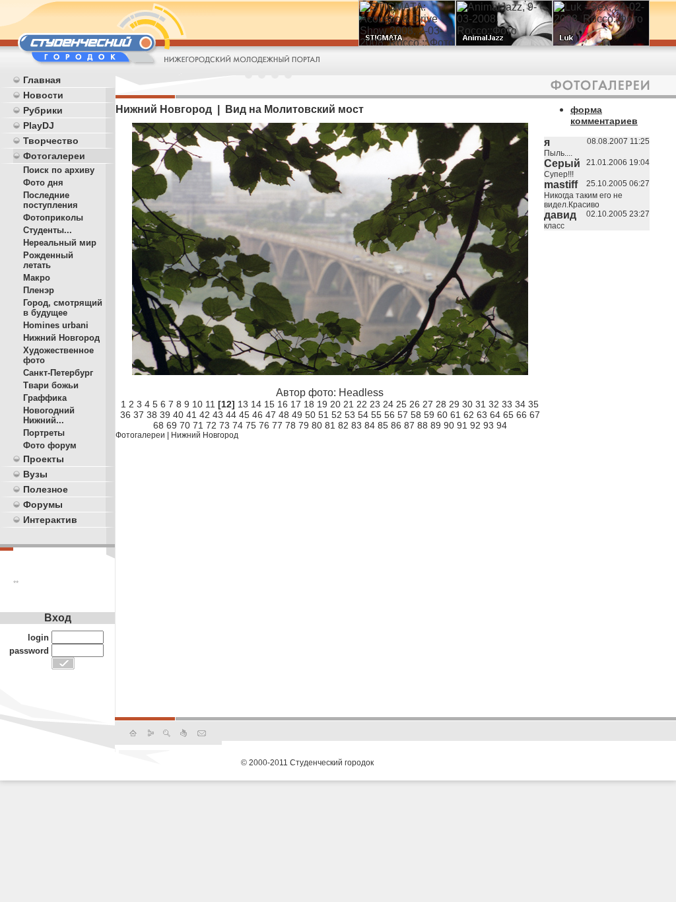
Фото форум (50, 445)
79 (303, 425)
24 (388, 404)
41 (191, 414)
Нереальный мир (59, 243)
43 (218, 414)
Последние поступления (50, 200)
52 (336, 414)
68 (158, 425)
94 (501, 425)
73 (224, 425)
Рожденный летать (48, 260)
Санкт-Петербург (58, 373)
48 (284, 414)
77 (277, 425)
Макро (36, 278)
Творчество (51, 140)
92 (475, 425)
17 (295, 404)
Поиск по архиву (58, 170)
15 (269, 404)
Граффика (45, 398)
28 (441, 404)
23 (375, 404)
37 (138, 414)
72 (211, 425)
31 (480, 404)
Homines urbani (55, 325)
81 (330, 425)
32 (494, 404)
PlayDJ (38, 125)
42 (204, 414)
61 (455, 414)
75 (251, 425)
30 (467, 404)
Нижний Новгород (61, 338)
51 (323, 414)
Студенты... (47, 230)
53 (350, 414)
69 (171, 425)
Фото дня (43, 183)
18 (309, 404)
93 (488, 425)
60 (442, 414)
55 (376, 414)
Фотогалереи (54, 156)
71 (198, 425)
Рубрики (43, 110)
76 (264, 425)
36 (125, 414)
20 (335, 404)
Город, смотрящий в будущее (62, 308)
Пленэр (38, 290)
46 (257, 414)
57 (402, 414)
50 (310, 414)
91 (462, 425)
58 (416, 414)
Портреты (44, 433)
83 (356, 425)
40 (178, 414)
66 (521, 414)
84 (369, 425)
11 (210, 404)
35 (533, 404)
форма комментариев (604, 115)
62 (468, 414)
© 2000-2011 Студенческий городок (307, 762)
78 (290, 425)
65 (508, 414)
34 (520, 404)
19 (322, 404)
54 (363, 414)
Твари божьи (51, 385)
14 (256, 404)
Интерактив (50, 519)
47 (270, 414)
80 (317, 425)
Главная (42, 80)
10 (197, 404)
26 (414, 404)
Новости (43, 95)
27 (427, 404)
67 (534, 414)
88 (422, 425)
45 (244, 414)
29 (454, 404)
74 (237, 425)
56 (389, 414)
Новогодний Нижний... (49, 415)
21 (348, 404)
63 (482, 414)
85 (383, 425)
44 (231, 414)
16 (282, 404)
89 (435, 425)
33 (507, 404)
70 (185, 425)
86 (396, 425)
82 (343, 425)
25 (401, 404)
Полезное (45, 489)
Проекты (43, 459)
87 (409, 425)
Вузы (35, 474)
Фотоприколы (53, 218)
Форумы (43, 504)
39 (165, 414)
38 (152, 414)
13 (243, 404)
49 (297, 414)
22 (361, 404)
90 (449, 425)
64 (495, 414)
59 (429, 414)
